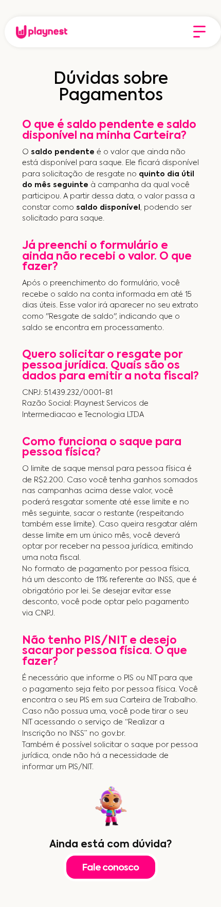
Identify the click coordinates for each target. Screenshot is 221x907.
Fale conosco (110, 868)
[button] (199, 31)
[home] (39, 32)
